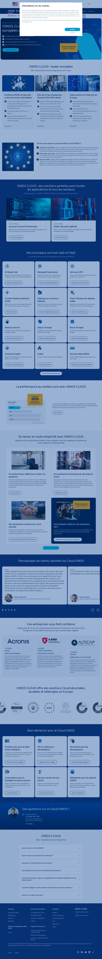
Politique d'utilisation (35, 16)
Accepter (32, 20)
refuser (76, 16)
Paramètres (66, 12)
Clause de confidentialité (51, 16)
